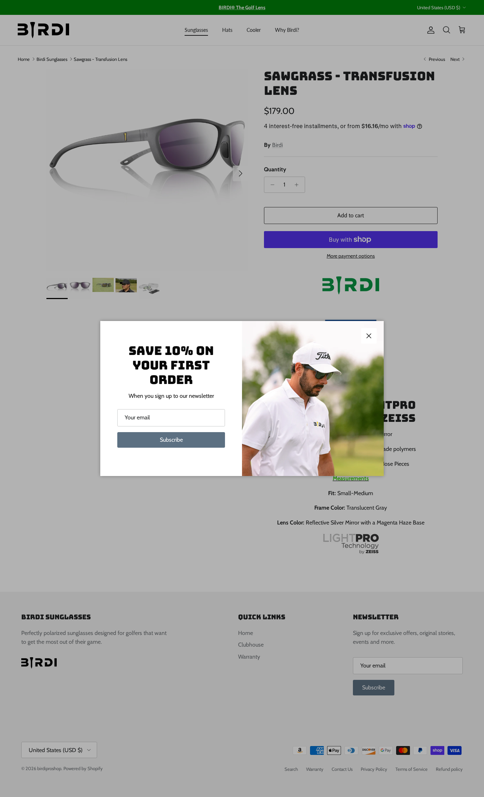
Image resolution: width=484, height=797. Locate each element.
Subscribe (171, 439)
